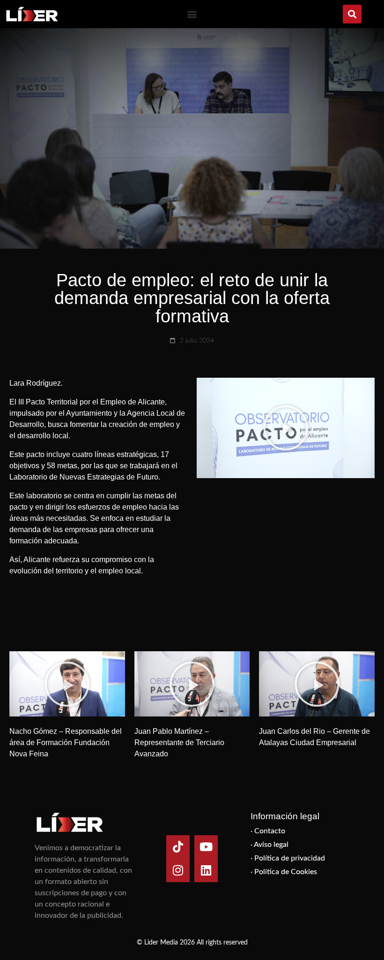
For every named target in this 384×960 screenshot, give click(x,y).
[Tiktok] (178, 847)
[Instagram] (178, 870)
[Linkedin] (206, 870)
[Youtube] (206, 847)
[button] (191, 14)
